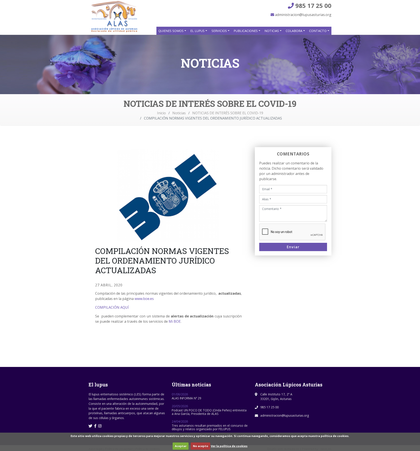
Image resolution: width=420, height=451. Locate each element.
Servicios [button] (220, 31)
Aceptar (181, 446)
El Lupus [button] (197, 31)
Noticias (179, 113)
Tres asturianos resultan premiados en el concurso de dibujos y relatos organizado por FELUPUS (210, 427)
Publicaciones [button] (246, 31)
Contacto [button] (318, 31)
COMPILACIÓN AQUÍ (112, 307)
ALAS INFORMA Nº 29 (186, 398)
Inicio (161, 113)
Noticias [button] (272, 31)
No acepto (200, 446)
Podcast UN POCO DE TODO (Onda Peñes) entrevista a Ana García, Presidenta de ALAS (209, 412)
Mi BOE (175, 321)
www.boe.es (144, 298)
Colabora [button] (294, 31)
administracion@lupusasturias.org (302, 14)
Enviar (293, 247)
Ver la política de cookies (229, 446)
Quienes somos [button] (171, 31)
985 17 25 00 (312, 6)
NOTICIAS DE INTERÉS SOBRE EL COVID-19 (227, 113)
